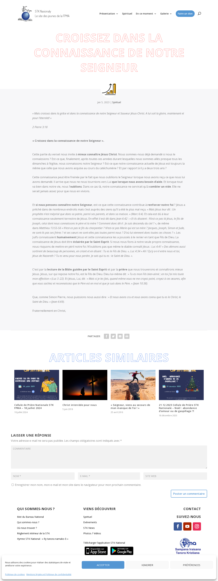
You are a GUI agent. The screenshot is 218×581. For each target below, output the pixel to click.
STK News (89, 527)
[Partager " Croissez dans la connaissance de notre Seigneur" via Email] (120, 336)
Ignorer (147, 565)
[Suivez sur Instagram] (197, 526)
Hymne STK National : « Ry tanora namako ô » (42, 538)
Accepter (103, 565)
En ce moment (144, 13)
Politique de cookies (15, 574)
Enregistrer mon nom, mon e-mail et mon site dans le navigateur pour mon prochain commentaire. (78, 485)
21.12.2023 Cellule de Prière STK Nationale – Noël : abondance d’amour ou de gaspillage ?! (179, 408)
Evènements (90, 522)
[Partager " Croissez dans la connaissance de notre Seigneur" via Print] (126, 336)
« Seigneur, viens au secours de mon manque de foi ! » (130, 406)
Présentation (107, 13)
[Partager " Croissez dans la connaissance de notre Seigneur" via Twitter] (113, 336)
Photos (87, 533)
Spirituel (127, 13)
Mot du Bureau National (30, 516)
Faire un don (185, 13)
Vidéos (97, 533)
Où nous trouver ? (27, 527)
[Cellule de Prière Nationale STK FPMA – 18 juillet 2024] (36, 385)
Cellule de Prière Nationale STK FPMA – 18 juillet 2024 (34, 406)
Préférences (191, 565)
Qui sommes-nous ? (28, 522)
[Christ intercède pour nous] (85, 385)
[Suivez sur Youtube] (187, 526)
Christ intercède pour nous (80, 405)
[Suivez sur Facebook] (178, 526)
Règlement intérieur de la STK (33, 533)
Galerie (164, 13)
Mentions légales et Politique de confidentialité (48, 574)
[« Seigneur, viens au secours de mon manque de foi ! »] (133, 385)
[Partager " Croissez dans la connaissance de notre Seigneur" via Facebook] (106, 336)
